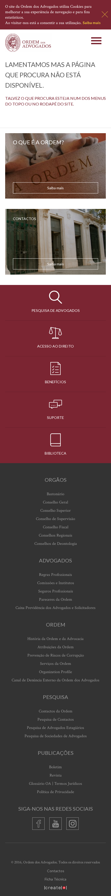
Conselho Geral (55, 502)
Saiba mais (92, 22)
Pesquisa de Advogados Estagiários (55, 728)
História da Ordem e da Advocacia (55, 639)
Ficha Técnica (55, 879)
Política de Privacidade (55, 792)
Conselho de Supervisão (55, 519)
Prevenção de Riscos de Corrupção (55, 655)
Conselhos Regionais (55, 535)
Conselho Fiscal (55, 527)
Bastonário (55, 494)
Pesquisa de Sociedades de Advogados (56, 736)
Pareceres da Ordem (55, 599)
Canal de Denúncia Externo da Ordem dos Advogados (55, 680)
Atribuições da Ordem (55, 647)
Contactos (55, 871)
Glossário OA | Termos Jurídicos (55, 783)
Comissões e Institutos (55, 583)
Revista (56, 775)
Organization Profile (55, 672)
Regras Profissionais (55, 574)
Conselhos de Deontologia (55, 543)
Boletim (55, 767)
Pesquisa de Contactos (55, 719)
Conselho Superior (55, 510)
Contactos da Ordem (56, 711)
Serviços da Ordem (55, 663)
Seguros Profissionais (55, 591)
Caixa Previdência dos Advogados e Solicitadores (55, 608)
